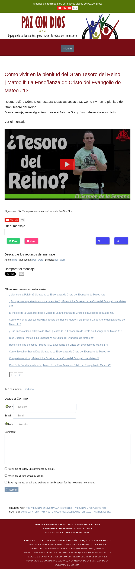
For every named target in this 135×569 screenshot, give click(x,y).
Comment (10, 431)
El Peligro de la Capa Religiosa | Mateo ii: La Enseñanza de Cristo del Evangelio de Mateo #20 (61, 312)
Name (9, 407)
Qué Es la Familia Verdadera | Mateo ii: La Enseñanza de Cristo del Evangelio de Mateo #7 (60, 365)
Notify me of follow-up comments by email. (31, 468)
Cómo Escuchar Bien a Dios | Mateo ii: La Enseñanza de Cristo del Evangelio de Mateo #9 (59, 351)
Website (9, 424)
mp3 (14, 259)
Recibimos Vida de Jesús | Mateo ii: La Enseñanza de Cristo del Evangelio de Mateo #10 (58, 344)
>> (20, 374)
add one (29, 389)
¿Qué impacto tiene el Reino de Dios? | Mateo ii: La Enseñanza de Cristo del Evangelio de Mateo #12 (65, 331)
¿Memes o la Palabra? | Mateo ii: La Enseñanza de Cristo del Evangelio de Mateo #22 (57, 294)
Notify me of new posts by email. (26, 475)
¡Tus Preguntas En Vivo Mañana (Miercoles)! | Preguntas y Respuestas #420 (66, 507)
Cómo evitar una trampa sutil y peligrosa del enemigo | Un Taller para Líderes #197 (66, 511)
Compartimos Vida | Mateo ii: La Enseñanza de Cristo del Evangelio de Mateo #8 (54, 358)
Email (8, 415)
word (40, 259)
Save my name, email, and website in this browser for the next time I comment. (51, 482)
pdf (34, 259)
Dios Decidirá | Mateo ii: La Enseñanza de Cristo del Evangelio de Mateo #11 (52, 337)
